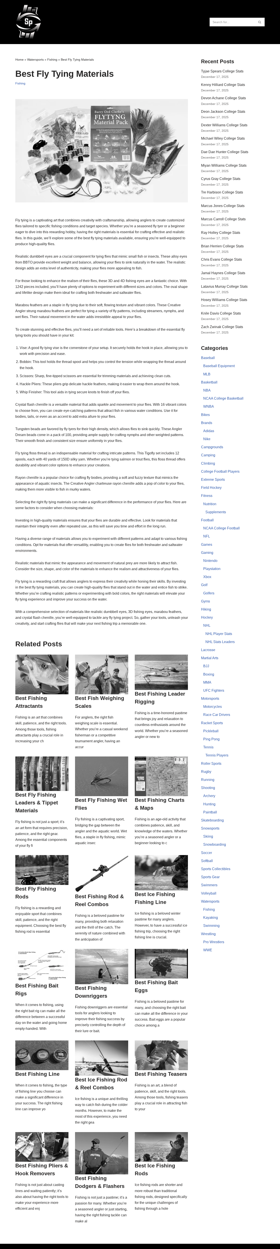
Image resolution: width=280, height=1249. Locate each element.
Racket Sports (212, 723)
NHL (206, 625)
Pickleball (211, 731)
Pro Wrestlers (213, 942)
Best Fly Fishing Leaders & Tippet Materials (36, 802)
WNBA (208, 406)
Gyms (205, 601)
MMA (207, 682)
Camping (208, 455)
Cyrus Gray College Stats (220, 179)
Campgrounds (212, 447)
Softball (207, 861)
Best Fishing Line (37, 1074)
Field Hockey (211, 487)
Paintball (210, 812)
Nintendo (210, 561)
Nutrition (209, 504)
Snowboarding (214, 844)
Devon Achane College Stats (223, 98)
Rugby (206, 771)
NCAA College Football (221, 528)
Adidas (208, 431)
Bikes (205, 415)
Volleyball (208, 893)
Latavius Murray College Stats (224, 286)
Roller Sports (211, 763)
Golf (204, 585)
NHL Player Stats (218, 634)
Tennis (208, 747)
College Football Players (220, 471)
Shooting (208, 788)
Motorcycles (212, 706)
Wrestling (208, 934)
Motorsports (210, 698)
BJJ (206, 666)
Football (207, 520)
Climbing (208, 463)
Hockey (207, 617)
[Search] (260, 22)
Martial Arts (209, 658)
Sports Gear (210, 877)
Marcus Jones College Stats (223, 206)
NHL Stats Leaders (220, 642)
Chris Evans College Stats (221, 259)
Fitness (206, 496)
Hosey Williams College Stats (224, 300)
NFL (206, 536)
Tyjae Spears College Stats (222, 71)
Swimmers (209, 885)
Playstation (211, 569)
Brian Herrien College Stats (222, 246)
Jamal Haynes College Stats (223, 273)
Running (207, 780)
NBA (207, 390)
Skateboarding (212, 820)
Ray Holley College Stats (220, 232)
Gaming (207, 552)
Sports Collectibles (215, 869)
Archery (209, 796)
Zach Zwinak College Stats (222, 327)
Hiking (206, 609)
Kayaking (210, 917)
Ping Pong (211, 739)
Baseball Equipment (219, 366)
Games (206, 544)
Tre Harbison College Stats (222, 192)
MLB (206, 374)
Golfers (208, 593)
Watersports (35, 59)
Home (19, 59)
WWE (207, 950)
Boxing (208, 674)
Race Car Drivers (216, 715)
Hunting (209, 804)
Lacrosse (208, 650)
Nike (206, 439)
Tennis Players (216, 755)
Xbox (207, 577)
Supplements (215, 512)
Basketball (209, 382)
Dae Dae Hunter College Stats (224, 152)
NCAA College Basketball (223, 398)
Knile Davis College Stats (221, 313)
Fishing (52, 59)
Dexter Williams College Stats (224, 125)
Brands (206, 423)
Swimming (211, 925)
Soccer (206, 853)
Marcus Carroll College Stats (223, 219)
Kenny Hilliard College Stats (223, 85)
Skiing (208, 836)
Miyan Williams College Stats (224, 165)
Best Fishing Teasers (161, 1074)
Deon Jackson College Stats (223, 111)
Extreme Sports (213, 479)
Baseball (208, 358)
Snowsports (210, 828)
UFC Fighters (213, 690)
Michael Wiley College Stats (223, 138)
